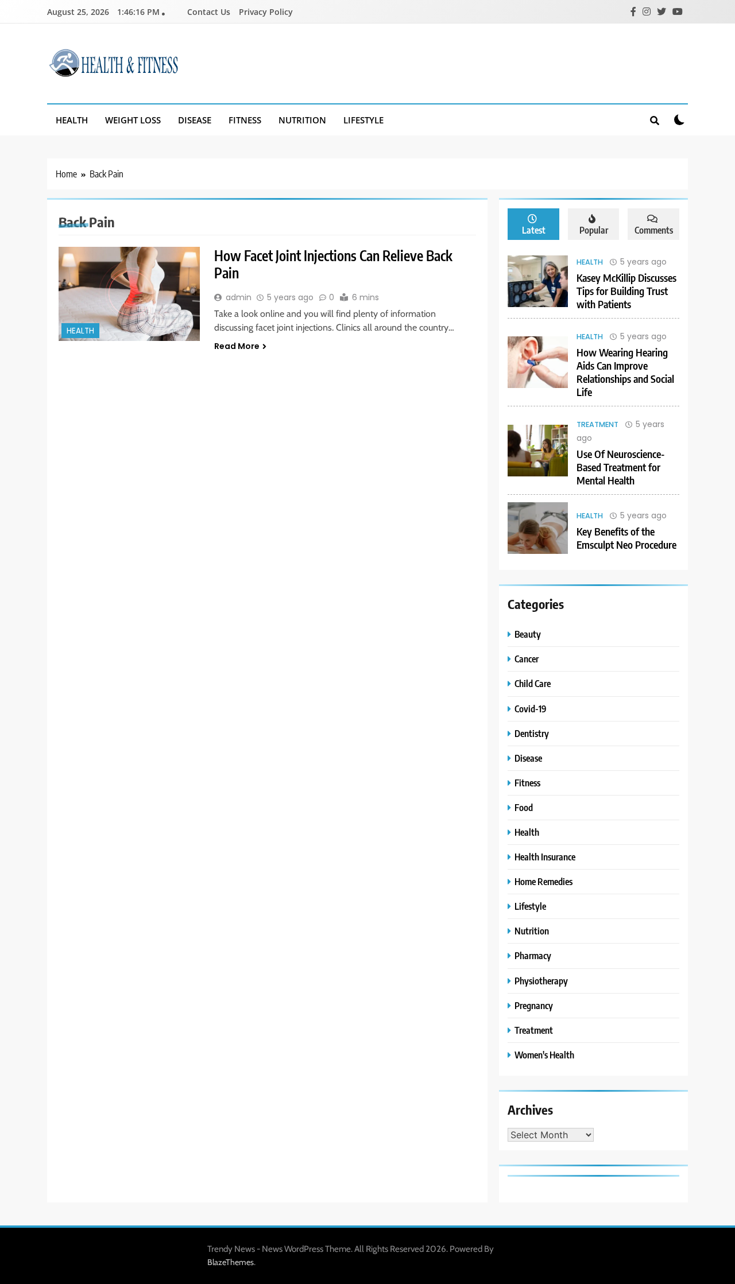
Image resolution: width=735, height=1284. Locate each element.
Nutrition (302, 120)
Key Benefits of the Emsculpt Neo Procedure (626, 538)
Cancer (526, 659)
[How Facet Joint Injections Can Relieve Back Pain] (129, 294)
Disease (194, 120)
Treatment (597, 424)
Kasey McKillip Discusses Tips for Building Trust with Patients (626, 291)
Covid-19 (530, 709)
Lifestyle (363, 120)
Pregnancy (533, 1005)
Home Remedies (543, 881)
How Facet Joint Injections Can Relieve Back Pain (333, 264)
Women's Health (544, 1055)
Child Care (532, 683)
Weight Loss (133, 120)
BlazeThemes (230, 1262)
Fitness (245, 120)
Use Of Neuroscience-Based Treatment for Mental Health (621, 467)
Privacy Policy (266, 11)
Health (72, 120)
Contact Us (208, 11)
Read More (237, 346)
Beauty (527, 634)
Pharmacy (532, 955)
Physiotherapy (541, 981)
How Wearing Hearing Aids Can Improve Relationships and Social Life (625, 372)
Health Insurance (544, 857)
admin (239, 297)
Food (523, 807)
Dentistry (531, 733)
